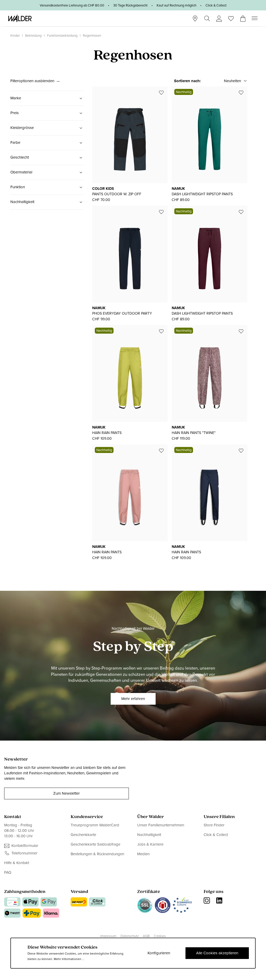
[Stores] (195, 18)
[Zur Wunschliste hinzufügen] (161, 92)
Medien (143, 854)
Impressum (108, 935)
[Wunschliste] (231, 16)
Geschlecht (19, 157)
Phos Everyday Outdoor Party (122, 313)
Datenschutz (130, 935)
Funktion (17, 187)
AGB (146, 935)
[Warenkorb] (243, 16)
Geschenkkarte (83, 835)
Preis (14, 113)
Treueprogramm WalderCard (95, 825)
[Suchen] (207, 18)
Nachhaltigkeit (22, 202)
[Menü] (254, 18)
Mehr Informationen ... (69, 959)
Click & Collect (216, 835)
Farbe (15, 142)
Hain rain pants (186, 552)
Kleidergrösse (22, 128)
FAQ (7, 872)
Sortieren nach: (187, 81)
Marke (15, 98)
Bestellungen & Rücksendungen (97, 854)
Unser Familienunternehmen (160, 825)
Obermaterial (21, 172)
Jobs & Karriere (150, 844)
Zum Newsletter (66, 793)
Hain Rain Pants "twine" (194, 433)
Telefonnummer (24, 853)
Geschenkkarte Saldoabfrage (95, 844)
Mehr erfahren (133, 699)
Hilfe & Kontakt (16, 863)
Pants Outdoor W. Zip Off (116, 194)
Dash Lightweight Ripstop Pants (202, 194)
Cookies (160, 935)
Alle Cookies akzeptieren (217, 953)
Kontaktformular (24, 845)
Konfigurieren (159, 953)
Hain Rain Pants (107, 433)
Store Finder (214, 825)
